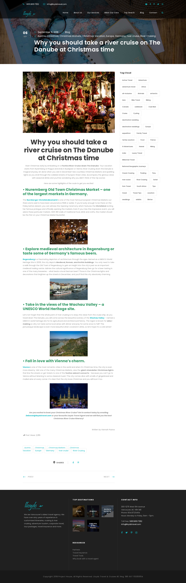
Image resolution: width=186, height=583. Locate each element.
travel (124, 193)
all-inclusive (127, 93)
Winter (150, 199)
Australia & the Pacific (93, 525)
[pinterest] (154, 4)
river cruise (133, 36)
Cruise (124, 113)
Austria (42, 36)
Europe (110, 36)
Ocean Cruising (128, 173)
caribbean (138, 107)
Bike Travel (136, 100)
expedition (126, 133)
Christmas (53, 36)
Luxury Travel (137, 153)
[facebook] (150, 4)
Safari (155, 180)
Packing (143, 173)
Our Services (93, 12)
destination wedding (130, 120)
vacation (150, 193)
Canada (125, 107)
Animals (141, 93)
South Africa (141, 186)
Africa (143, 87)
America (93, 511)
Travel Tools (78, 555)
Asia (124, 100)
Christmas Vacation (93, 36)
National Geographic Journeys (134, 166)
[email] (146, 4)
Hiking (152, 146)
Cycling (136, 113)
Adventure (142, 80)
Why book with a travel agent (86, 558)
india (124, 153)
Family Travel (142, 133)
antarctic (153, 93)
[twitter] (158, 4)
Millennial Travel (128, 160)
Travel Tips (137, 193)
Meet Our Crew (112, 12)
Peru (154, 173)
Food (142, 140)
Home (65, 12)
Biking (148, 100)
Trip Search (129, 12)
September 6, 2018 (48, 32)
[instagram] (162, 4)
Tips (154, 186)
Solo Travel (126, 186)
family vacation (128, 140)
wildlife (138, 199)
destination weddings (130, 127)
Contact (153, 12)
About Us (78, 12)
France (153, 140)
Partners (76, 549)
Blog (142, 12)
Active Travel (127, 80)
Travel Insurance (80, 552)
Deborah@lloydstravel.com (38, 415)
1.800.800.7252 (32, 4)
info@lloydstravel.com (57, 4)
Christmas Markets (70, 36)
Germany (120, 36)
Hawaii (141, 146)
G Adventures (127, 146)
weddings (126, 199)
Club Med (152, 107)
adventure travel (128, 87)
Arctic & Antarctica (107, 511)
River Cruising (148, 36)
